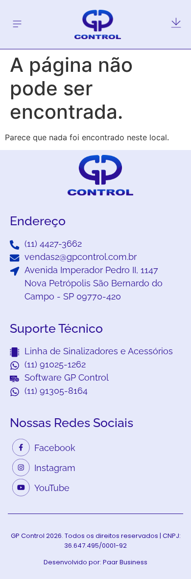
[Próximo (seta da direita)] (174, 289)
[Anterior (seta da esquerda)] (17, 289)
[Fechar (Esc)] (158, 10)
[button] (17, 24)
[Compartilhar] (180, 10)
